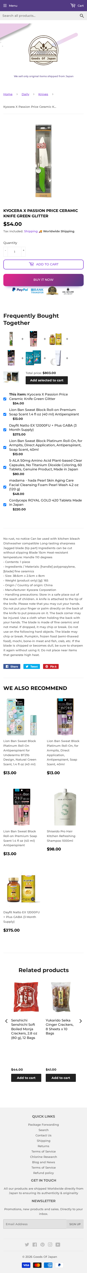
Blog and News (43, 1162)
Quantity (10, 243)
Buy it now (43, 280)
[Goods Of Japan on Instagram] (50, 1245)
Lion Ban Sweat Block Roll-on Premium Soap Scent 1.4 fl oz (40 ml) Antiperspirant (44, 412)
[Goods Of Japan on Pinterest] (42, 1245)
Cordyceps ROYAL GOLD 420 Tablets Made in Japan (45, 502)
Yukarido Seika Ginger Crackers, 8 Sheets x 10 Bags (59, 1027)
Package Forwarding (43, 1124)
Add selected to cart (46, 380)
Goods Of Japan (45, 1256)
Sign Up (75, 1224)
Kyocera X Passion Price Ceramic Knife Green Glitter (38, 396)
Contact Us (43, 1135)
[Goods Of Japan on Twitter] (27, 1245)
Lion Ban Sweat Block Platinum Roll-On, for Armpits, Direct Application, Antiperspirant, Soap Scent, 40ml (45, 445)
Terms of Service (43, 1151)
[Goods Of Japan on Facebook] (34, 1245)
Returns (43, 1146)
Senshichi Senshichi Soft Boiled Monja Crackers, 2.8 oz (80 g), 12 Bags (24, 1029)
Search (44, 1130)
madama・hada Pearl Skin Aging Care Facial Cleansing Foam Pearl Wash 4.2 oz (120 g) (44, 484)
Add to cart (26, 1078)
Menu (13, 5)
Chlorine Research (43, 1157)
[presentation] (6, 1021)
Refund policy (43, 1173)
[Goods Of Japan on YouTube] (58, 1245)
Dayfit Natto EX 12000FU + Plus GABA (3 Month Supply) (43, 427)
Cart (80, 5)
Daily (25, 94)
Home (7, 94)
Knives (43, 94)
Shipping (31, 231)
